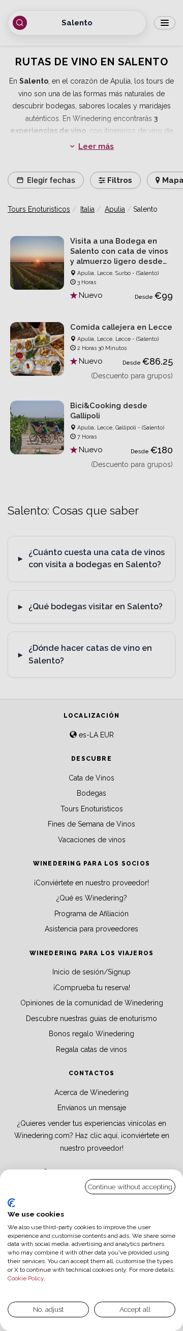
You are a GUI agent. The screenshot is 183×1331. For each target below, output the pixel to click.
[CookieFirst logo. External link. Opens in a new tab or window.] (11, 1202)
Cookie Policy (26, 1278)
